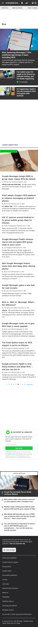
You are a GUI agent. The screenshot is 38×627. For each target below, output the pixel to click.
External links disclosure (10, 588)
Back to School (17, 8)
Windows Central (7, 610)
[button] (35, 3)
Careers (4, 579)
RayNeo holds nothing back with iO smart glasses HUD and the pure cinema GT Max (19, 508)
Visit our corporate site (17, 543)
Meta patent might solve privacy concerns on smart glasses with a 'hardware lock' (19, 500)
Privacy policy (6, 566)
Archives (30, 384)
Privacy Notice (26, 453)
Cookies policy (6, 571)
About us (5, 592)
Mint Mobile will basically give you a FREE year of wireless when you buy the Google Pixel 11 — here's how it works (19, 516)
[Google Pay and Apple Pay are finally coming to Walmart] (19, 486)
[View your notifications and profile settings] (22, 3)
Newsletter (5, 597)
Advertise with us (8, 601)
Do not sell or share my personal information (17, 614)
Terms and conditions (9, 558)
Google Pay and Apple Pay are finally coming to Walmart (17, 493)
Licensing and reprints (9, 605)
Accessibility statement (9, 575)
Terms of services (24, 451)
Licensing (5, 584)
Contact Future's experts (10, 562)
